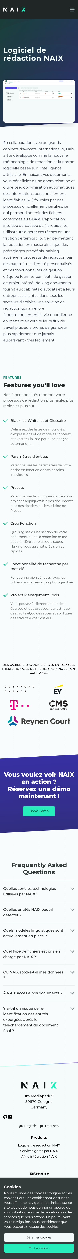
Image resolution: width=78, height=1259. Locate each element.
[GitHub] (5, 1117)
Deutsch (51, 1126)
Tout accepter (39, 1248)
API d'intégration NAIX (39, 1156)
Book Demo (39, 811)
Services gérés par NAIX (39, 1151)
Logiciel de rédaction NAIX (39, 1145)
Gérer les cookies (39, 1237)
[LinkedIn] (10, 1117)
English (30, 1126)
